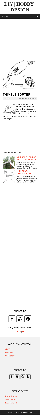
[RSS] (28, 376)
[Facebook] (12, 318)
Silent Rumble (10, 399)
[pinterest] (23, 376)
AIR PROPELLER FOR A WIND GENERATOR (26, 158)
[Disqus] (20, 217)
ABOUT (7, 349)
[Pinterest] (27, 318)
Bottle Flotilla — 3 (11, 403)
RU (23, 332)
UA (20, 332)
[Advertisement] (20, 39)
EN (17, 332)
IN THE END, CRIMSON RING (23, 172)
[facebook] (11, 376)
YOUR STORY (10, 356)
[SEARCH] (37, 16)
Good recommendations (29, 98)
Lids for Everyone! (11, 396)
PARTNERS (9, 352)
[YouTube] (19, 318)
